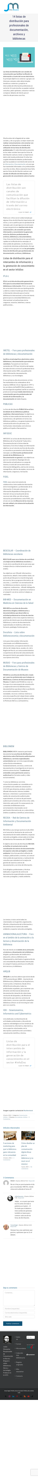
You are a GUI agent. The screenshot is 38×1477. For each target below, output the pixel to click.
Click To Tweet (23, 212)
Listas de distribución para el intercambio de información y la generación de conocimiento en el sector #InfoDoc (18, 1052)
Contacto (19, 1376)
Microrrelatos (19, 1348)
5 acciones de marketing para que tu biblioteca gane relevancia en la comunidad (9, 1149)
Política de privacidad (17, 1391)
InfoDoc (5, 1117)
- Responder (31, 1181)
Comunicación (23, 1115)
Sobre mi (18, 1338)
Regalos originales (19, 1363)
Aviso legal (7, 1391)
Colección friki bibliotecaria (19, 1355)
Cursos (18, 1344)
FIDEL (6, 476)
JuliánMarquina (19, 1196)
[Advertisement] (19, 117)
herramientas (18, 1117)
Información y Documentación (15, 164)
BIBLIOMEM (8, 746)
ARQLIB (6, 971)
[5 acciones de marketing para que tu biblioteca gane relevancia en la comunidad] (10, 1132)
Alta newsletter (19, 1370)
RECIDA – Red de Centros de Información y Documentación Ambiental (17, 821)
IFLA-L (6, 276)
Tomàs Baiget (14, 1225)
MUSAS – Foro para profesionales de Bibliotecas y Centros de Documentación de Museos (18, 666)
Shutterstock (28, 1110)
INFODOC (7, 433)
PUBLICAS (7, 404)
